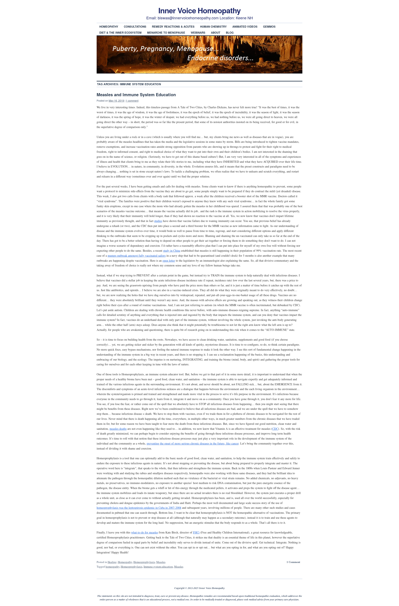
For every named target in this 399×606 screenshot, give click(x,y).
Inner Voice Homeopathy (199, 10)
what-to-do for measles (144, 532)
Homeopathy (108, 26)
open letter (169, 260)
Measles (160, 562)
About (215, 32)
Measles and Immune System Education (136, 94)
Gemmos (269, 26)
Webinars (198, 32)
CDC (275, 429)
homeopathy (112, 566)
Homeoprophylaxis (144, 562)
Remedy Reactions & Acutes (173, 26)
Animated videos (244, 26)
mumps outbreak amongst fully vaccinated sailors (137, 255)
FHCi (196, 532)
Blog (230, 32)
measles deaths (118, 429)
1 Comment (293, 562)
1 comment (132, 100)
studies (158, 221)
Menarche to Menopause (166, 32)
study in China (171, 250)
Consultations (135, 26)
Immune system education (158, 566)
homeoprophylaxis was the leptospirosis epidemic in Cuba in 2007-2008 (139, 508)
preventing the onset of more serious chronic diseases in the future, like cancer (193, 443)
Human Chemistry (213, 26)
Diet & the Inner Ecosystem (120, 32)
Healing (112, 562)
